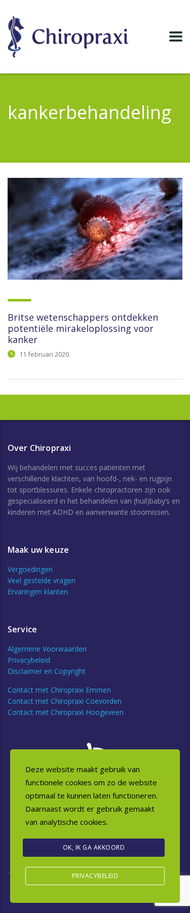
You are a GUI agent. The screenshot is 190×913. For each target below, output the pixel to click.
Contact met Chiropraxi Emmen (59, 690)
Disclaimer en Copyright (47, 671)
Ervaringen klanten (38, 591)
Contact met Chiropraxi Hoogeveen (66, 712)
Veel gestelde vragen (41, 580)
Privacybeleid (29, 660)
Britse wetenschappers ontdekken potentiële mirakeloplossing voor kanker (83, 328)
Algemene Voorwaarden (47, 649)
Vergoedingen (30, 569)
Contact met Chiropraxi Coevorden (65, 701)
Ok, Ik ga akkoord (94, 847)
